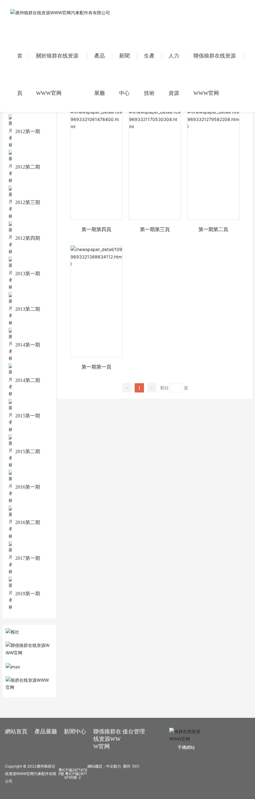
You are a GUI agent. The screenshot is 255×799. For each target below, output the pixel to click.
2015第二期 (27, 451)
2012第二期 (27, 167)
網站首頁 (16, 731)
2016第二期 (27, 522)
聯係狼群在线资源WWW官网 (107, 739)
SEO (135, 766)
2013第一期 (27, 273)
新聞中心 (75, 731)
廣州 (126, 766)
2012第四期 (27, 238)
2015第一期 (27, 415)
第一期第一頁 (96, 367)
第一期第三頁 (155, 229)
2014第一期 (27, 344)
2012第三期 (27, 202)
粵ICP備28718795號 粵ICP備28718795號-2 (72, 774)
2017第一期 (27, 558)
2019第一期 (27, 593)
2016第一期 (27, 487)
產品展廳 (46, 731)
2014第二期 (27, 380)
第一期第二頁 (213, 229)
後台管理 (134, 731)
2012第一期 (27, 131)
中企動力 (113, 766)
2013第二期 (27, 309)
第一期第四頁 (96, 229)
